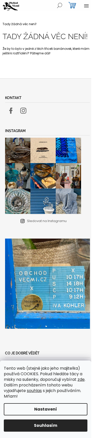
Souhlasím (45, 425)
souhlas (34, 391)
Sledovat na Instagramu (47, 220)
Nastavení (45, 409)
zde (81, 379)
